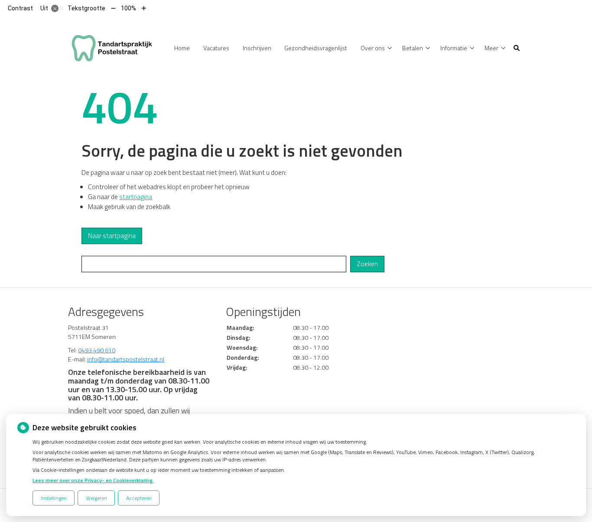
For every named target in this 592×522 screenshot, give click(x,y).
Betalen (412, 47)
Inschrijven (257, 47)
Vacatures (216, 47)
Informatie (453, 47)
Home (182, 47)
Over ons (373, 47)
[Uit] (57, 8)
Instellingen (54, 498)
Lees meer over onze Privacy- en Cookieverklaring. (93, 480)
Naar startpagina (112, 236)
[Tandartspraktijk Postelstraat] (112, 47)
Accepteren (139, 498)
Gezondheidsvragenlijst (315, 47)
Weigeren (96, 498)
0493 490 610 (96, 349)
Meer (491, 47)
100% (128, 8)
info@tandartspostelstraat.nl (125, 359)
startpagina (135, 197)
